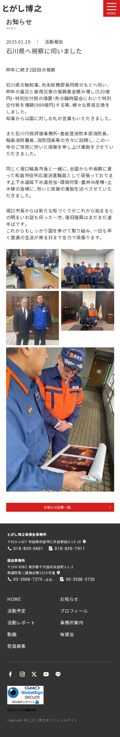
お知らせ (69, 599)
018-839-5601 (28, 549)
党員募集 (16, 646)
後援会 (67, 634)
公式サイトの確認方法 (22, 710)
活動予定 (16, 610)
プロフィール (74, 610)
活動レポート (21, 622)
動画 (12, 634)
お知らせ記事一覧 (57, 507)
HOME (14, 599)
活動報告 (54, 41)
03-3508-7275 (28, 579)
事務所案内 (71, 622)
